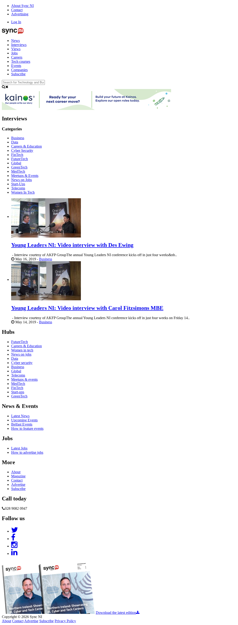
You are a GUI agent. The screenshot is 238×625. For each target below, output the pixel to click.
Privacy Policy (65, 621)
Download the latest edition (116, 613)
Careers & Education (26, 346)
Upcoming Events (24, 420)
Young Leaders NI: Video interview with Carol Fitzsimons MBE (87, 308)
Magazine (18, 476)
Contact (17, 10)
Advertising (19, 14)
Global (16, 371)
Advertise (18, 484)
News (15, 41)
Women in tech (22, 350)
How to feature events (27, 428)
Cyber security (22, 363)
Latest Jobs (19, 448)
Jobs (14, 53)
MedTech (18, 384)
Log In (16, 22)
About (15, 472)
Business (45, 259)
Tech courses (20, 61)
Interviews (18, 45)
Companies (19, 70)
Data (14, 358)
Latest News (20, 416)
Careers (16, 57)
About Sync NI (22, 6)
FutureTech (19, 342)
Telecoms (18, 375)
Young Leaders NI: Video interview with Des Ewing (72, 245)
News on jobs (21, 354)
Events (16, 66)
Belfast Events (21, 424)
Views (15, 49)
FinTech (17, 388)
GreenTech (19, 396)
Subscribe (18, 74)
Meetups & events (24, 379)
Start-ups (17, 392)
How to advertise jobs (27, 452)
